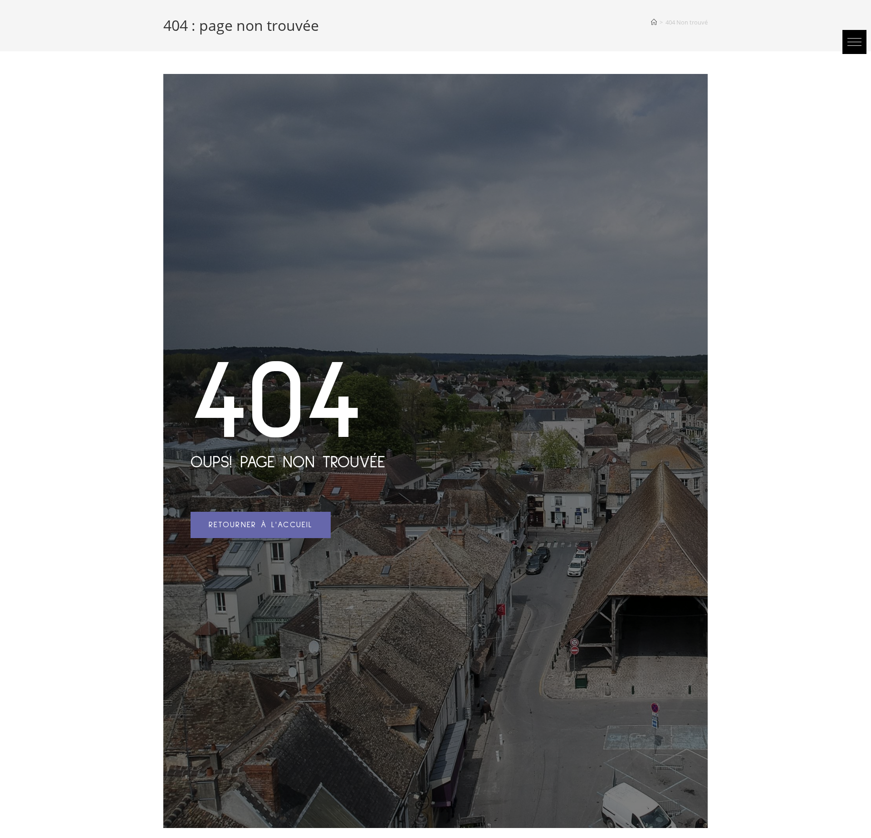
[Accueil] (654, 22)
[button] (854, 42)
